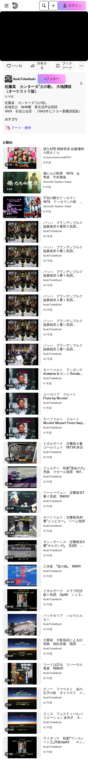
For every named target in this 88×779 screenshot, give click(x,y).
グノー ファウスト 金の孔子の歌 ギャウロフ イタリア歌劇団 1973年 (63, 691)
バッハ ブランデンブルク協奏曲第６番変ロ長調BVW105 (63, 224)
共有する (42, 65)
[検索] (44, 5)
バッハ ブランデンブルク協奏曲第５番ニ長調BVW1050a (63, 249)
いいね (17, 66)
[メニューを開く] (6, 5)
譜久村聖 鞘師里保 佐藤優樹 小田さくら (63, 151)
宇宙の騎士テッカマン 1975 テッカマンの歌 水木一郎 (63, 200)
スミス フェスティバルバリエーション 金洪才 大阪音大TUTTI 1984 (63, 716)
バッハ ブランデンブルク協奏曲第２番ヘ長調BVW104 (63, 347)
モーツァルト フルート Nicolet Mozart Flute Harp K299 (63, 421)
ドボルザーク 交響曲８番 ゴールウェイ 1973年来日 (64, 445)
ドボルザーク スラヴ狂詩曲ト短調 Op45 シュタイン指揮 (63, 593)
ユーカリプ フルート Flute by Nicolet (61, 396)
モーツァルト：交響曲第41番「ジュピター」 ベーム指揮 (64, 519)
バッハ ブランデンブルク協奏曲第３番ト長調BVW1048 (63, 273)
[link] (20, 79)
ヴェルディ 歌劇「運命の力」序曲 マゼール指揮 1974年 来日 (64, 470)
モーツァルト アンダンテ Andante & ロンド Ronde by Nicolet (64, 372)
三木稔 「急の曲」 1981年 (62, 566)
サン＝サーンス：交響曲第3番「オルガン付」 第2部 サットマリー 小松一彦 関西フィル (63, 544)
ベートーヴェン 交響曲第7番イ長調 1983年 (63, 494)
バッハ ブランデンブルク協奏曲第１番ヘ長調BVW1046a (63, 323)
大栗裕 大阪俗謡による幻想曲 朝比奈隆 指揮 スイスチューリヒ (63, 642)
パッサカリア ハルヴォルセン (63, 617)
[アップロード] (53, 5)
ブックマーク (67, 65)
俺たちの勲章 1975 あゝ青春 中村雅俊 (63, 175)
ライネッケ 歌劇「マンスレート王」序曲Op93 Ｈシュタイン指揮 (63, 740)
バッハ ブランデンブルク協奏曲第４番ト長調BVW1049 (63, 298)
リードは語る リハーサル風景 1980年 (63, 666)
